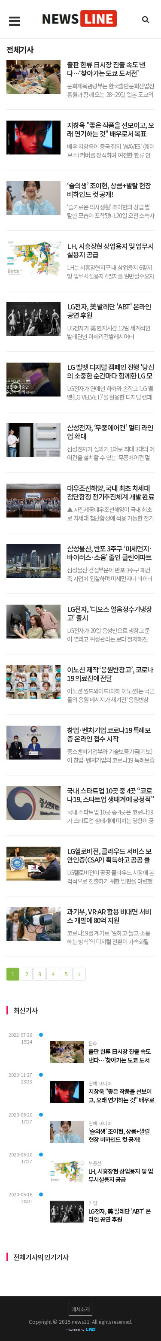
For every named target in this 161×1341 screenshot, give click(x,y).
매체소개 (80, 1309)
